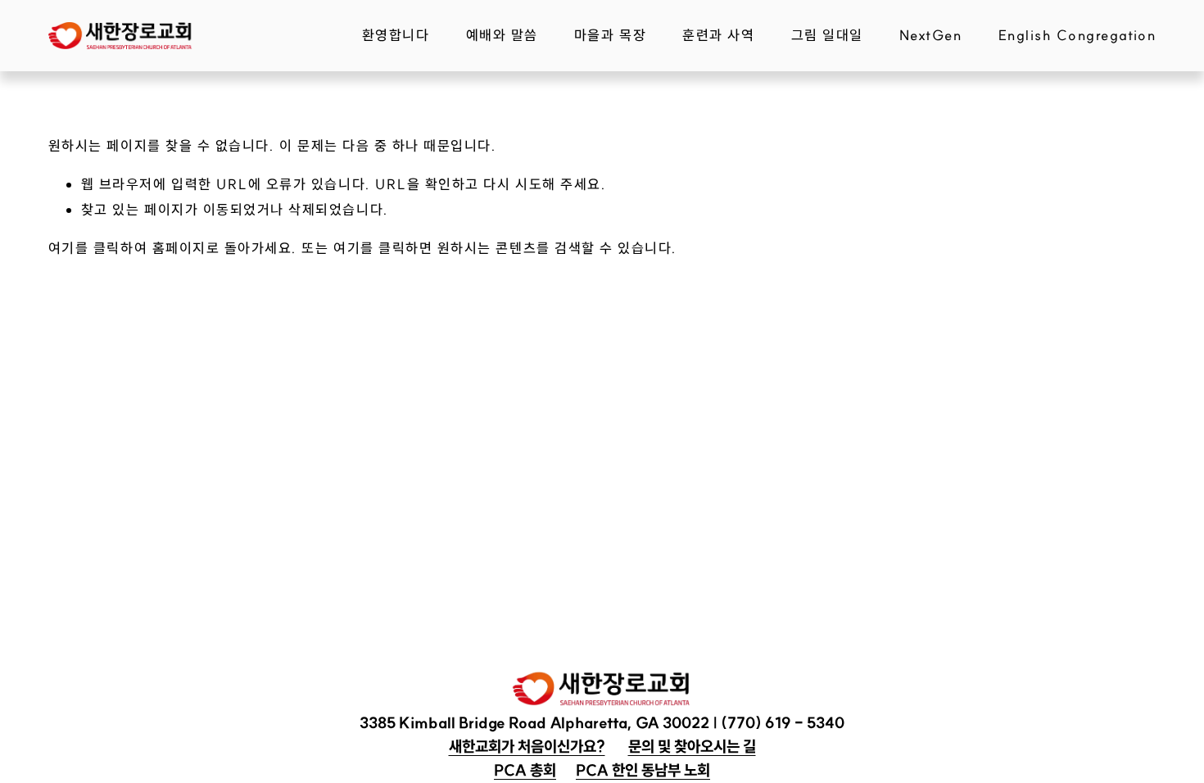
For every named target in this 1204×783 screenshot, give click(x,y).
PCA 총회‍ (525, 770)
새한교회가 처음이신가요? (527, 746)
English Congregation (1077, 34)
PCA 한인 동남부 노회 (643, 770)
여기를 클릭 (84, 247)
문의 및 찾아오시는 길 (692, 746)
